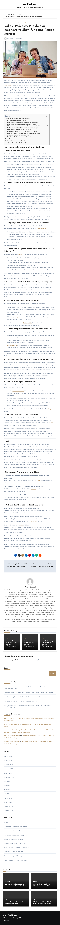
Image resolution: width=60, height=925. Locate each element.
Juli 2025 (7, 781)
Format (20, 254)
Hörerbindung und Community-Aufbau (16, 826)
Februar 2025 (8, 798)
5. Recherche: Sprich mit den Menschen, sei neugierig (24, 127)
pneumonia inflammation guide (13, 730)
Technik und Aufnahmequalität (13, 851)
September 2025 (9, 777)
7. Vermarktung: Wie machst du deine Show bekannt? (24, 131)
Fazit (8, 139)
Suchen (7, 668)
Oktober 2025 (8, 773)
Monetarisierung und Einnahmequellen (15, 835)
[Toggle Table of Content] (46, 116)
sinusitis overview (9, 718)
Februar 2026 (8, 756)
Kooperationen (12, 345)
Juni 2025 (7, 785)
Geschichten (8, 85)
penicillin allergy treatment (12, 735)
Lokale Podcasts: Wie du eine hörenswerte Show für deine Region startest (29, 30)
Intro (21, 525)
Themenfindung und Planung (18, 22)
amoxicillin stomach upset (11, 724)
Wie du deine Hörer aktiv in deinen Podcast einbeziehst (20, 701)
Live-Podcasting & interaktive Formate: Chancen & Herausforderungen (25, 697)
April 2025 (7, 790)
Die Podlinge (29, 4)
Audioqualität (27, 323)
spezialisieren (42, 228)
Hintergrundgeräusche (17, 317)
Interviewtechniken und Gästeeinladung (16, 831)
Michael (11, 38)
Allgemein (7, 22)
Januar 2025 (8, 802)
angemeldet (14, 660)
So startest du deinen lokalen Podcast (18, 118)
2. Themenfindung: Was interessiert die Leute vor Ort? (24, 122)
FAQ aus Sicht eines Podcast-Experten (19, 143)
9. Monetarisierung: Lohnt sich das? (19, 135)
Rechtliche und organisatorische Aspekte (16, 847)
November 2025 (9, 769)
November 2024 (9, 810)
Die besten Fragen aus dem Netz (17, 141)
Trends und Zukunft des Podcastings (15, 860)
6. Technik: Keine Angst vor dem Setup (20, 129)
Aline (10, 644)
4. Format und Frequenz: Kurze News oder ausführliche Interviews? (28, 126)
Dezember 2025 (9, 765)
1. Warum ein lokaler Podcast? (17, 120)
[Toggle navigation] (4, 5)
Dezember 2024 (9, 806)
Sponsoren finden (18, 391)
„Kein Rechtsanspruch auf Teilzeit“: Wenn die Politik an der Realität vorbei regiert (28, 692)
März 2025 (7, 794)
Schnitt (38, 480)
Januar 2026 (8, 760)
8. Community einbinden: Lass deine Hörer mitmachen (24, 133)
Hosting (48, 409)
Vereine (33, 489)
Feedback (51, 423)
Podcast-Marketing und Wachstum (14, 843)
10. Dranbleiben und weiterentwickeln (20, 137)
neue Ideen (33, 521)
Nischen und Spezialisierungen (13, 839)
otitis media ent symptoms (12, 741)
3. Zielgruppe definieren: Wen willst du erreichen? (23, 124)
